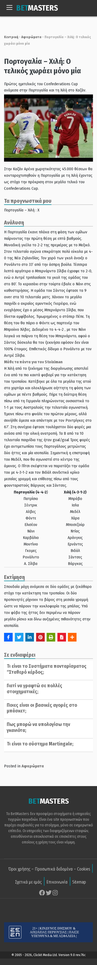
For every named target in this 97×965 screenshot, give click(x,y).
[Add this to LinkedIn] (29, 637)
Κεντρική (11, 37)
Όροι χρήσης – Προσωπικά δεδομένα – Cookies (49, 869)
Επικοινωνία (57, 882)
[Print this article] (51, 637)
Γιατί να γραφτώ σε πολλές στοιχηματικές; (34, 689)
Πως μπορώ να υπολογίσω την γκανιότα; (38, 727)
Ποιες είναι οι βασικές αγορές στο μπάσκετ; (42, 708)
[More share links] (72, 637)
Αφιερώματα (31, 37)
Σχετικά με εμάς (28, 882)
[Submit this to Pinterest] (40, 637)
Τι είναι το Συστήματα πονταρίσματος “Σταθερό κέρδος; (46, 669)
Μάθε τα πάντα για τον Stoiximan (33, 361)
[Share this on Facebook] (8, 637)
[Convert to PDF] (61, 637)
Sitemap (79, 882)
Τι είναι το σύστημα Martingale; (40, 744)
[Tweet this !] (19, 637)
